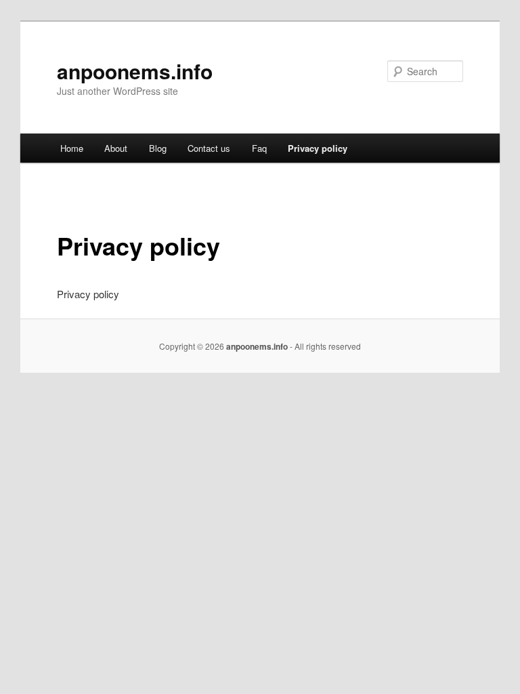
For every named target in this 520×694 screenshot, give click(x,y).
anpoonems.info (135, 70)
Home (71, 148)
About (115, 148)
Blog (158, 148)
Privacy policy (317, 148)
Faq (259, 148)
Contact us (209, 148)
